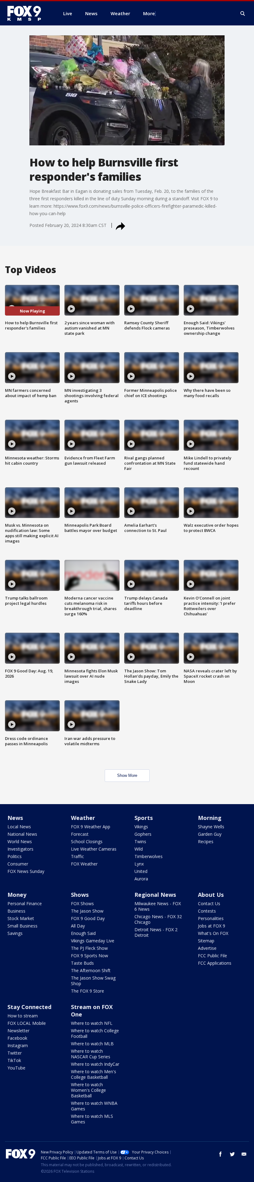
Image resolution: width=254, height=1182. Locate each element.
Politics (14, 856)
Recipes (205, 841)
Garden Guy (209, 834)
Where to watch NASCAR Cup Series (90, 1054)
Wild (138, 849)
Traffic (77, 856)
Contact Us (209, 903)
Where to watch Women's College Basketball (88, 1090)
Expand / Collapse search (243, 14)
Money (16, 894)
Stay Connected (29, 1007)
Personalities (211, 918)
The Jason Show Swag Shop (93, 980)
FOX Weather (84, 864)
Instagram (17, 1045)
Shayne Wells (211, 827)
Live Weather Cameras (93, 849)
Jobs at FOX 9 (211, 926)
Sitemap (206, 941)
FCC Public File (212, 955)
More (149, 13)
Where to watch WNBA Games (94, 1106)
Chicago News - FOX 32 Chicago (158, 919)
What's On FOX (213, 933)
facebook (221, 1154)
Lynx (139, 864)
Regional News (155, 894)
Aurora (141, 879)
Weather (83, 817)
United (140, 871)
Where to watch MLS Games (92, 1119)
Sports (143, 817)
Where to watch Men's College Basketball (93, 1074)
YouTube (16, 1068)
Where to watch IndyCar (95, 1064)
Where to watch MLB (92, 1044)
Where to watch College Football (95, 1033)
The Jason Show (87, 911)
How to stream (22, 1016)
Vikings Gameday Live (92, 941)
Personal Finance (24, 903)
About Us (211, 894)
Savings (15, 933)
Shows (80, 894)
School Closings (87, 841)
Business (16, 911)
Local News (19, 827)
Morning (209, 817)
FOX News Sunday (25, 871)
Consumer (17, 864)
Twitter (14, 1053)
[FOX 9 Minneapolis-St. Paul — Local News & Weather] (27, 13)
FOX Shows (82, 903)
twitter (232, 1154)
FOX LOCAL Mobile (26, 1023)
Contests (207, 911)
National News (22, 834)
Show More (127, 775)
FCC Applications (214, 963)
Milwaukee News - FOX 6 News (157, 906)
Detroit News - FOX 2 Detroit (155, 932)
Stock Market (20, 918)
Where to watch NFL (91, 1023)
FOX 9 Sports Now (89, 955)
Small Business (22, 926)
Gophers (142, 834)
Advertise (207, 948)
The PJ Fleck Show (89, 948)
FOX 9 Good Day (88, 918)
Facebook (17, 1038)
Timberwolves (148, 856)
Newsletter (18, 1031)
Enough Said (83, 933)
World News (19, 841)
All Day (78, 926)
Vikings (141, 827)
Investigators (20, 849)
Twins (140, 841)
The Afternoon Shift (91, 970)
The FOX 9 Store (87, 991)
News (15, 817)
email (244, 1154)
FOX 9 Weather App (90, 827)
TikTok (14, 1060)
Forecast (80, 834)
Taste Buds (82, 963)
